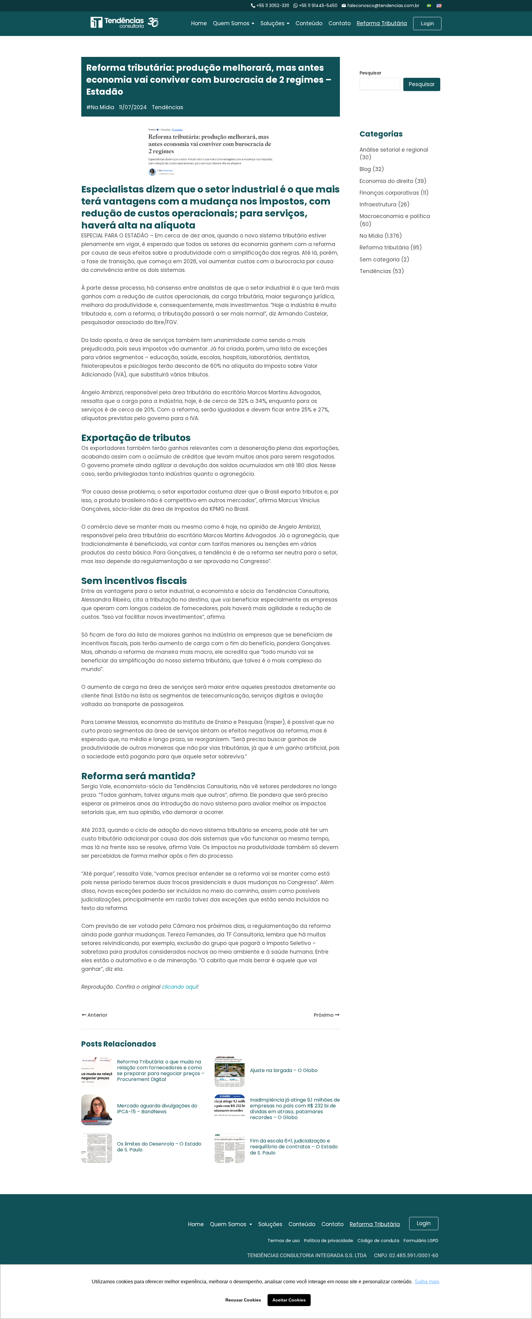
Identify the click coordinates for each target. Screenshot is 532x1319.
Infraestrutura (378, 204)
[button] (231, 1224)
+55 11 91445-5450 (318, 5)
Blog (365, 169)
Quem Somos (228, 1224)
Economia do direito (386, 181)
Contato (332, 1224)
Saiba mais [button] (427, 1281)
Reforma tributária (384, 247)
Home (196, 1224)
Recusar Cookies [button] (243, 1299)
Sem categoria (380, 259)
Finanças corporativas (389, 193)
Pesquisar (370, 73)
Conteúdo (301, 1224)
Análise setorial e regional (394, 149)
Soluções (270, 1224)
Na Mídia (102, 107)
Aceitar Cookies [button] (289, 1299)
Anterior (96, 1015)
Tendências (375, 271)
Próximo (324, 1015)
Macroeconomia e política (395, 216)
